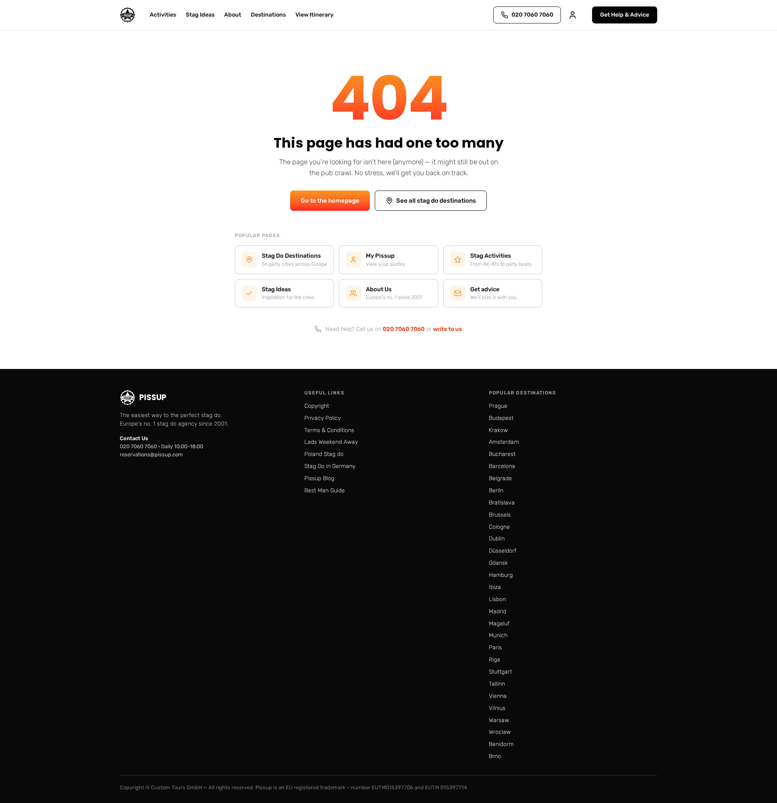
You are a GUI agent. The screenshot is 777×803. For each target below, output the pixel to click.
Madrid (497, 611)
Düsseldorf (502, 550)
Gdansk (498, 562)
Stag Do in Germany (329, 466)
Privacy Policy (322, 418)
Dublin (497, 538)
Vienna (498, 696)
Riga (494, 659)
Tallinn (497, 683)
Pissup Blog (319, 478)
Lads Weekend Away (331, 442)
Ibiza (495, 587)
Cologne (499, 526)
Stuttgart (500, 671)
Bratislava (502, 502)
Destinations (268, 14)
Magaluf (499, 623)
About (232, 14)
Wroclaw (500, 732)
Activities (163, 14)
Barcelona (502, 466)
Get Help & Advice (624, 14)
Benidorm (501, 744)
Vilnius (497, 708)
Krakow (498, 430)
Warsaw (499, 720)
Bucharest (502, 454)
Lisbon (497, 599)
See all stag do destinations (436, 200)
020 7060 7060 (404, 329)
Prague (498, 406)
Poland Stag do (324, 454)
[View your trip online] (572, 15)
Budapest (501, 418)
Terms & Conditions (329, 430)
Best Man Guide (324, 490)
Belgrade (500, 478)
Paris (495, 647)
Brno (495, 756)
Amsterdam (504, 442)
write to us (447, 329)
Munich (498, 635)
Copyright (316, 406)
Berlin (496, 490)
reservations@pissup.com (151, 454)
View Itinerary (314, 14)
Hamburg (501, 575)
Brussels (500, 514)
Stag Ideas (200, 14)
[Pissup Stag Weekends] (127, 15)
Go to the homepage (330, 200)
